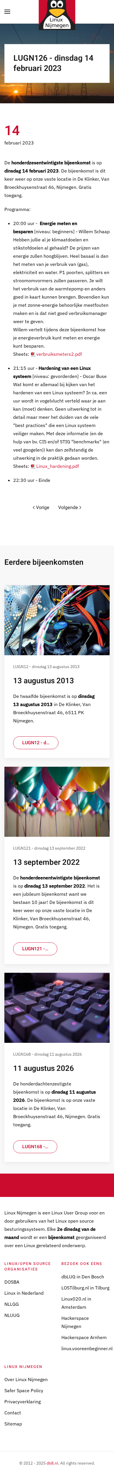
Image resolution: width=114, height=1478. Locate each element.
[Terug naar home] (57, 11)
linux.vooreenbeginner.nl (87, 1348)
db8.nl (52, 1463)
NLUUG (12, 1315)
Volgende (68, 507)
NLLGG (11, 1304)
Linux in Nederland (24, 1293)
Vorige (42, 507)
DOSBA (11, 1282)
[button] (7, 11)
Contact (12, 1413)
